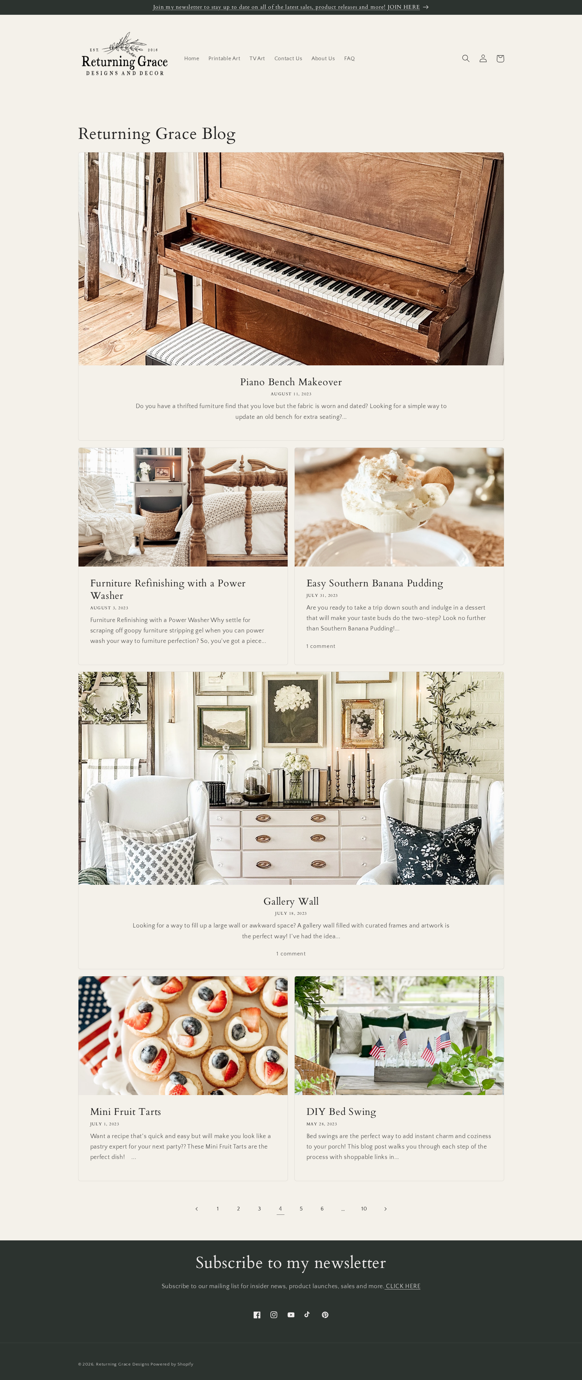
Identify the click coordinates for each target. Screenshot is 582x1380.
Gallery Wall (291, 901)
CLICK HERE (403, 1286)
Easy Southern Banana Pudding (374, 583)
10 (364, 1209)
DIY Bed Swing (341, 1111)
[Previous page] (196, 1209)
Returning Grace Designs (123, 1364)
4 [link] (280, 1208)
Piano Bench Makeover (291, 381)
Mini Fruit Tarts (125, 1111)
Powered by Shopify (172, 1364)
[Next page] (385, 1209)
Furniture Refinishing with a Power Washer (168, 589)
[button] (466, 58)
